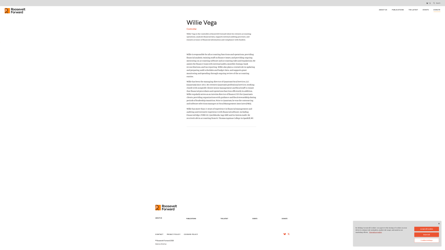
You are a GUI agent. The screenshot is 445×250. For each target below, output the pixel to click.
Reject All (426, 235)
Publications (398, 10)
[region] (397, 233)
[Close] (439, 223)
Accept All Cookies (426, 229)
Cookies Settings (426, 240)
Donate (436, 10)
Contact (159, 234)
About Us (383, 10)
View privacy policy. (375, 232)
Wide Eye (164, 244)
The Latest (413, 10)
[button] (436, 3)
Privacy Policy (174, 234)
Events (426, 10)
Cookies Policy (191, 234)
